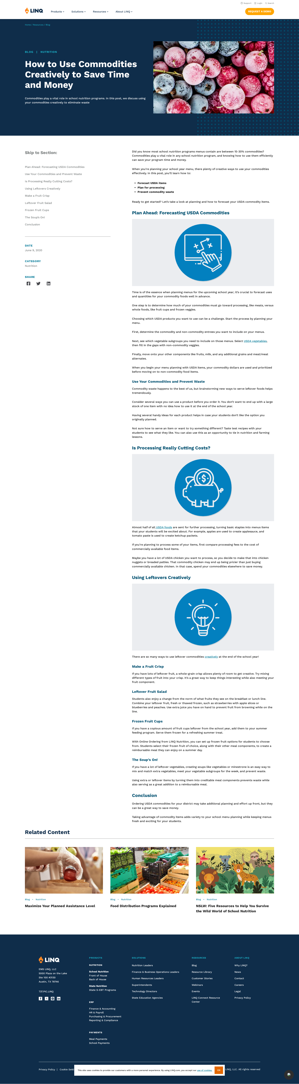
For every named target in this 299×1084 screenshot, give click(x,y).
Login (259, 3)
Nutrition (48, 52)
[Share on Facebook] (28, 283)
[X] (46, 998)
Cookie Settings (69, 1069)
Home (28, 25)
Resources (38, 25)
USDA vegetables (255, 341)
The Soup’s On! (35, 217)
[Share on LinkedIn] (48, 283)
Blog (48, 25)
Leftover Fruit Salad (38, 203)
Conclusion (32, 224)
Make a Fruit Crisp (37, 195)
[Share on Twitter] (38, 283)
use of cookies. (204, 1070)
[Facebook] (40, 998)
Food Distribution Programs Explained (143, 906)
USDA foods (163, 527)
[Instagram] (52, 998)
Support (247, 3)
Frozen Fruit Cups (37, 210)
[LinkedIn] (58, 998)
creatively (211, 656)
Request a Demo (259, 11)
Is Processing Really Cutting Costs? (48, 181)
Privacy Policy (47, 1069)
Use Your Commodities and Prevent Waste (53, 174)
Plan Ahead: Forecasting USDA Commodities (54, 167)
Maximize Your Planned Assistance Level (60, 906)
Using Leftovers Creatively (42, 188)
